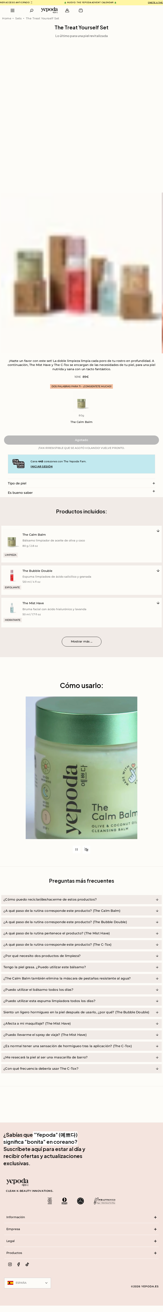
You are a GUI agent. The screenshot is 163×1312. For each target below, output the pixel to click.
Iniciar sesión (41, 466)
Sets (18, 18)
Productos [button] (14, 1253)
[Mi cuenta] (67, 10)
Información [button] (15, 1217)
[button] (32, 10)
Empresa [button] (13, 1229)
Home (6, 18)
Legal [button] (10, 1241)
